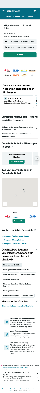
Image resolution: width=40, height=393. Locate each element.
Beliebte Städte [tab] (27, 295)
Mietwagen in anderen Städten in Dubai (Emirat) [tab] (17, 285)
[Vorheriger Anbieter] (5, 204)
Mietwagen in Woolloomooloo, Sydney (15, 236)
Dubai (10, 391)
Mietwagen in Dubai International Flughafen (17, 306)
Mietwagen (5, 389)
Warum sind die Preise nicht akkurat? (16, 381)
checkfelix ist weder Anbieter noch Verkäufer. (16, 373)
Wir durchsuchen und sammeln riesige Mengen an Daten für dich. (17, 377)
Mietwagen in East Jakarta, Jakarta (14, 244)
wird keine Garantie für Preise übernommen (15, 367)
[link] (17, 162)
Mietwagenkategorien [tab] (11, 279)
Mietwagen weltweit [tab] (10, 274)
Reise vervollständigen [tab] (11, 295)
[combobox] (10, 33)
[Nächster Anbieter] (35, 204)
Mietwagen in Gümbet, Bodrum (13, 240)
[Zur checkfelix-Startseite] (13, 11)
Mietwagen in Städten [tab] (11, 291)
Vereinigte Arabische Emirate (28, 389)
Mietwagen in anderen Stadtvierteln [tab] (16, 270)
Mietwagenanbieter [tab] (28, 274)
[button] (3, 11)
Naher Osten (13, 389)
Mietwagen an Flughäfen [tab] (11, 265)
